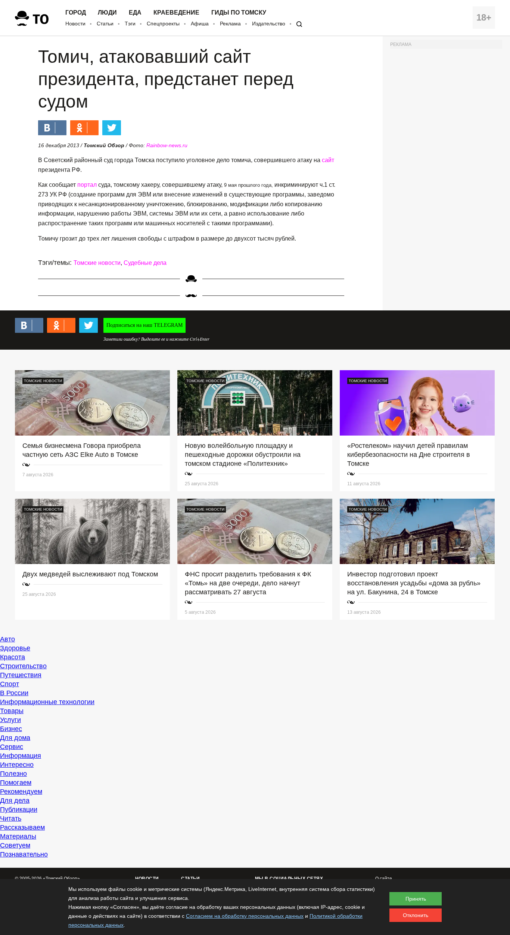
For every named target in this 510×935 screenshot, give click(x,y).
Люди (107, 13)
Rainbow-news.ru (166, 145)
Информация (20, 755)
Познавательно (24, 854)
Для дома (15, 738)
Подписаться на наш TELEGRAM (144, 325)
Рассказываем (22, 827)
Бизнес (11, 729)
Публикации (18, 809)
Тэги (130, 24)
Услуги (10, 720)
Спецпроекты (163, 24)
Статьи (105, 24)
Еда (135, 13)
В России (14, 693)
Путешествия (20, 675)
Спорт (9, 684)
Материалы (18, 836)
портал (87, 185)
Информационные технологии (47, 702)
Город (75, 13)
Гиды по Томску (238, 13)
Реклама (230, 24)
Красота (12, 657)
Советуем (15, 845)
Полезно (13, 773)
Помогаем (15, 782)
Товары (12, 711)
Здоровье (15, 648)
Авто (7, 639)
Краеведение (176, 13)
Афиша (200, 24)
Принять (415, 899)
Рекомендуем (21, 791)
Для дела (14, 800)
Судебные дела (145, 263)
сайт (328, 160)
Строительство (23, 666)
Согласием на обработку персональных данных (245, 916)
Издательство (268, 24)
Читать (10, 818)
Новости (75, 24)
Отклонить (415, 915)
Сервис (11, 746)
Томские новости (97, 263)
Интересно (17, 764)
